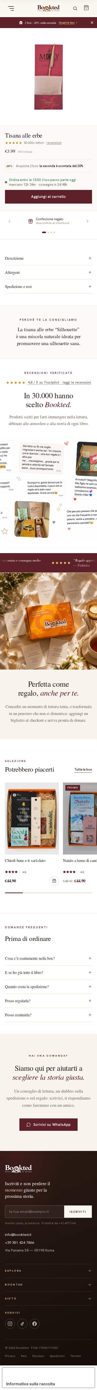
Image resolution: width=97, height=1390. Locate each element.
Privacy (10, 1356)
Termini (75, 1356)
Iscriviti (78, 1211)
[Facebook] (35, 1324)
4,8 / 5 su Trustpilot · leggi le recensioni (59, 382)
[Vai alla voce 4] (54, 232)
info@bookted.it (18, 1234)
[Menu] (11, 8)
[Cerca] (75, 8)
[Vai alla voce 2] (48, 232)
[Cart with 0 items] (86, 7)
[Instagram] (10, 1324)
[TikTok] (22, 1324)
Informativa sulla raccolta (30, 1383)
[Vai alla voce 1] (44, 232)
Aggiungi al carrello (48, 196)
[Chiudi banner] (92, 23)
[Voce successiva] (87, 221)
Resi (24, 1356)
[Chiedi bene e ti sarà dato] (32, 818)
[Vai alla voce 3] (51, 232)
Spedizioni (57, 1356)
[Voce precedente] (9, 221)
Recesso (38, 1356)
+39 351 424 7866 (19, 1242)
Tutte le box (83, 769)
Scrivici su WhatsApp (52, 1124)
